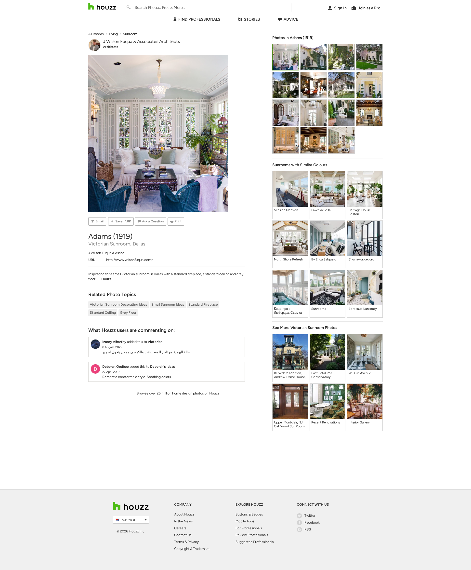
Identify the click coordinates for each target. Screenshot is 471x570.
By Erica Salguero (323, 259)
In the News (183, 521)
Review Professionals (252, 535)
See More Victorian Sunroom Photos (304, 327)
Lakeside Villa (321, 210)
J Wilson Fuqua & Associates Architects (141, 41)
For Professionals (249, 528)
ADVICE (291, 19)
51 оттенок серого (361, 259)
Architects (110, 47)
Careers (180, 528)
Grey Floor (128, 313)
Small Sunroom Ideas (167, 304)
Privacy (193, 542)
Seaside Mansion (286, 210)
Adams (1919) (302, 37)
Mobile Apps (245, 521)
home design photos (188, 393)
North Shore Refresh (288, 259)
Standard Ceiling (103, 313)
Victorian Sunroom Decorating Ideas (118, 304)
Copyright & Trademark (191, 549)
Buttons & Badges (249, 514)
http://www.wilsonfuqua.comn (129, 260)
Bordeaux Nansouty (363, 309)
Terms (179, 542)
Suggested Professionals (255, 542)
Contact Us (183, 535)
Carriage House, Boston (360, 212)
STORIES (252, 19)
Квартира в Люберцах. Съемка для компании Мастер (290, 311)
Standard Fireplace (203, 304)
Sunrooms (318, 309)
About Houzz (184, 514)
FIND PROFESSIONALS (199, 19)
